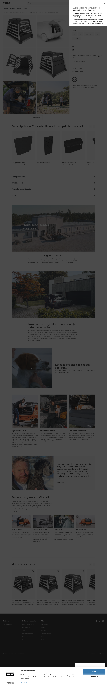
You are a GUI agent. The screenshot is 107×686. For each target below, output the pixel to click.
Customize (93, 676)
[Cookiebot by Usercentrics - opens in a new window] (10, 683)
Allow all (94, 671)
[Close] (103, 665)
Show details (24, 683)
